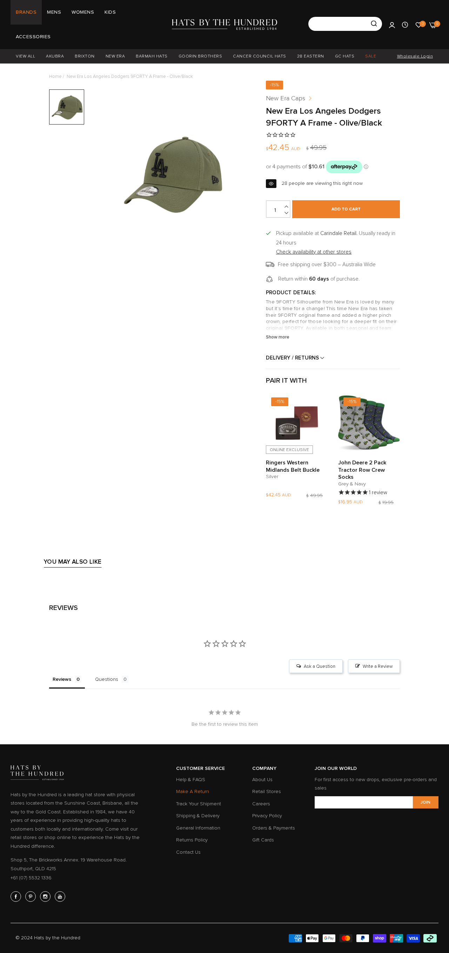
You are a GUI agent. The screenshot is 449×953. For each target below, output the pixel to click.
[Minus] (286, 213)
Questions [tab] (106, 679)
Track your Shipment (198, 804)
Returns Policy (192, 840)
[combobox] (345, 24)
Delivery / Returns (293, 358)
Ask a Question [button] (319, 666)
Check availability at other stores (313, 252)
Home (55, 76)
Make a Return (192, 791)
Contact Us (188, 852)
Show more (277, 337)
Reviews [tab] (62, 679)
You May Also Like (72, 561)
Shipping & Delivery (198, 816)
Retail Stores (266, 791)
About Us (262, 780)
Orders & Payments (273, 828)
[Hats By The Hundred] (224, 24)
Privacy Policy (267, 816)
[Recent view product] (405, 24)
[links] (17, 896)
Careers (261, 804)
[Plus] (286, 206)
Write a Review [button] (378, 666)
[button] (321, 404)
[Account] (392, 24)
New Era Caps (285, 98)
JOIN (425, 802)
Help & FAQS (190, 780)
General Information (198, 828)
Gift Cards (263, 840)
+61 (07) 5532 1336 (31, 878)
